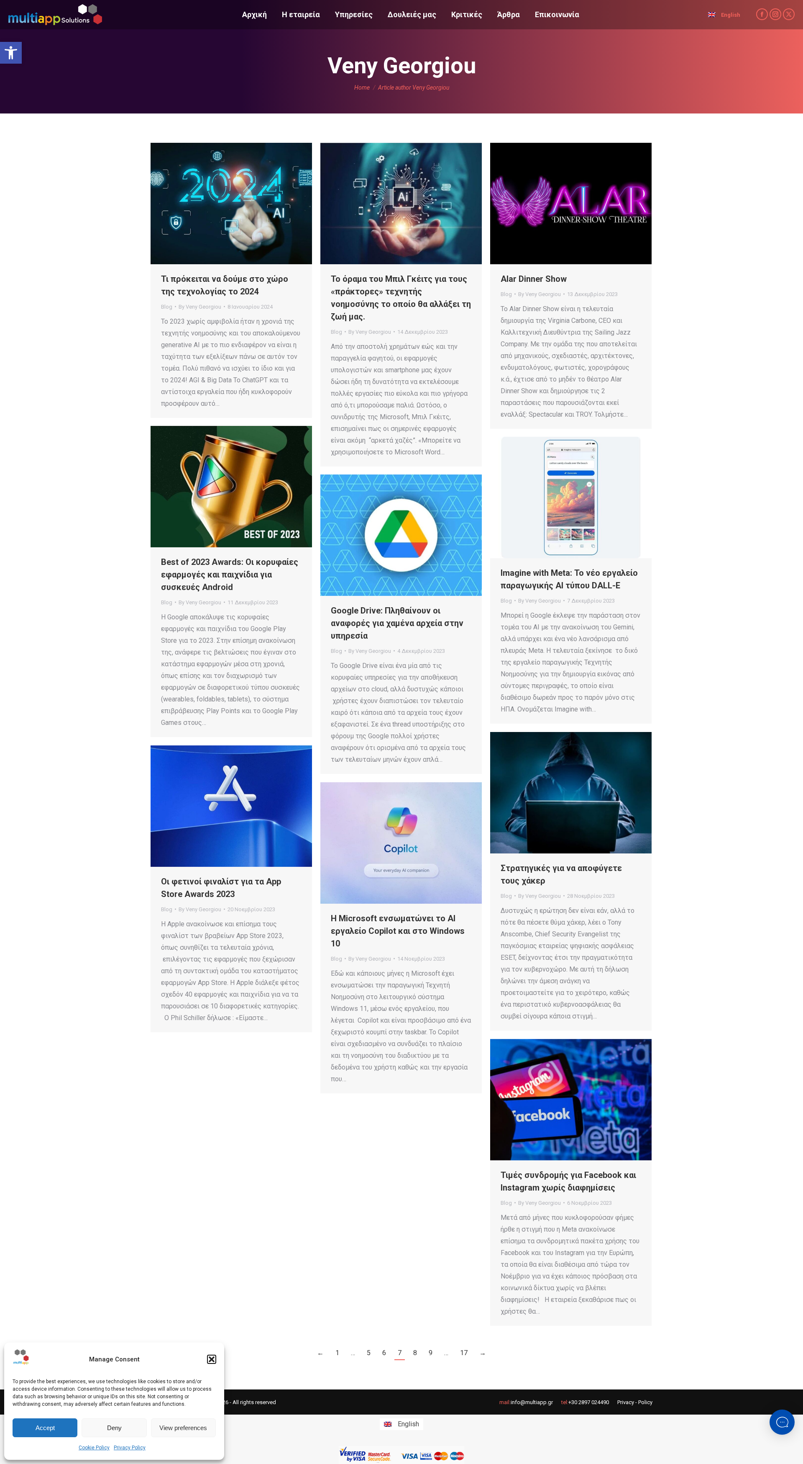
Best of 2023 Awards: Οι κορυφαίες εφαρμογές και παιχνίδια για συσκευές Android (229, 574)
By (200, 307)
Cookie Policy (94, 1448)
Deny (114, 1427)
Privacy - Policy (634, 1402)
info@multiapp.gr (532, 1402)
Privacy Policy (130, 1448)
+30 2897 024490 (588, 1402)
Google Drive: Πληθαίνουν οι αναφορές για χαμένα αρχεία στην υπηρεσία (397, 623)
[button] (11, 53)
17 (464, 1353)
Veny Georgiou (401, 65)
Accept (45, 1427)
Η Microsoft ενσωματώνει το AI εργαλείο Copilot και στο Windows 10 (398, 931)
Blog (166, 307)
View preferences (183, 1427)
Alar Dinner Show (534, 279)
